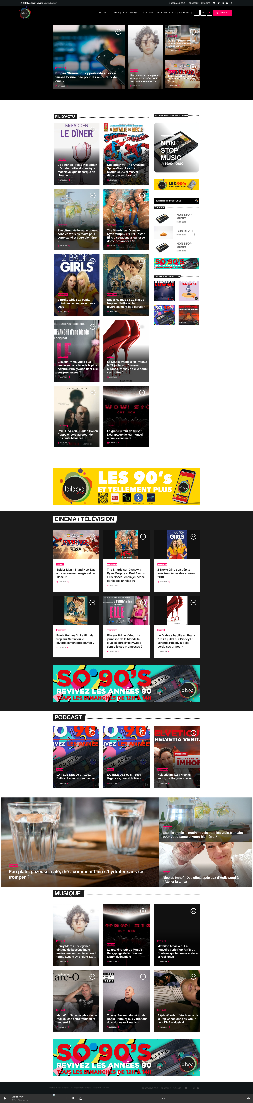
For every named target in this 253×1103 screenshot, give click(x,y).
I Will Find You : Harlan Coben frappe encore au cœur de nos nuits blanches (78, 434)
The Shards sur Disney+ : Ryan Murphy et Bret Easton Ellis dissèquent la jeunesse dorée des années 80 (126, 236)
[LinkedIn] (223, 3)
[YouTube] (214, 3)
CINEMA (171, 71)
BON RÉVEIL (185, 231)
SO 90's (59, 769)
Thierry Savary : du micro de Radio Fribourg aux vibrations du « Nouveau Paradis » (127, 1019)
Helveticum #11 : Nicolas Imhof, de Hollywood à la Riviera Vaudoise (174, 778)
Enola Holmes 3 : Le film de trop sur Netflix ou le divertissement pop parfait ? (126, 303)
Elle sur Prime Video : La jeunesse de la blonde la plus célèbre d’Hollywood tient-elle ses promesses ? (78, 367)
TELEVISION (112, 225)
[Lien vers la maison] (25, 12)
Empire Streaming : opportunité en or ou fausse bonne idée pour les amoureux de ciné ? (86, 77)
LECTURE (62, 159)
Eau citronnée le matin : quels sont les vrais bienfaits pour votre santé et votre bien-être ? (78, 236)
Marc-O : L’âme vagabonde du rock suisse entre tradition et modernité (76, 1019)
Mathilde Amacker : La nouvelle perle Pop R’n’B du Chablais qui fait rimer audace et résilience (177, 951)
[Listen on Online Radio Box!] (196, 201)
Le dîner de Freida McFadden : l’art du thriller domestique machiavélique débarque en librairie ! (77, 170)
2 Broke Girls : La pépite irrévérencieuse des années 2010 (76, 303)
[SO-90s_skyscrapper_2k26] (176, 268)
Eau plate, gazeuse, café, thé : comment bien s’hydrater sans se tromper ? (181, 43)
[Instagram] (227, 3)
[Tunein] (218, 3)
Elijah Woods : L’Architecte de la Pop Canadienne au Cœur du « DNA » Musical (177, 1019)
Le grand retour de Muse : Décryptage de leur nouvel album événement (125, 434)
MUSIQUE (134, 70)
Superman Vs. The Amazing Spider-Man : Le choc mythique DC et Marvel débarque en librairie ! (126, 170)
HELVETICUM (162, 769)
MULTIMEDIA (60, 68)
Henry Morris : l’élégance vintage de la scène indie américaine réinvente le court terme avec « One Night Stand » (144, 81)
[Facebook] (231, 3)
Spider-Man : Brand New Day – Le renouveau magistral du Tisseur (181, 78)
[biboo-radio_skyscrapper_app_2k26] (126, 504)
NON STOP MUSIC (171, 150)
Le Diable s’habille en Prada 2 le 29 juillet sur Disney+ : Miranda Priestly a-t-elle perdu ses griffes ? (127, 367)
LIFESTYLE (172, 36)
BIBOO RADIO (222, 13)
